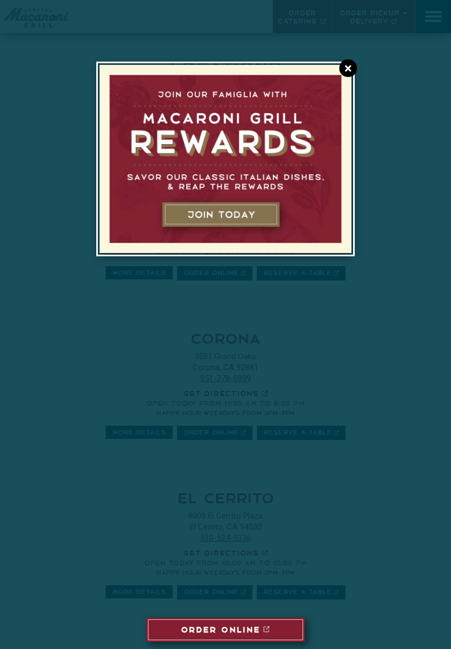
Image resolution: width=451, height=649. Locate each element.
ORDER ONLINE (221, 628)
